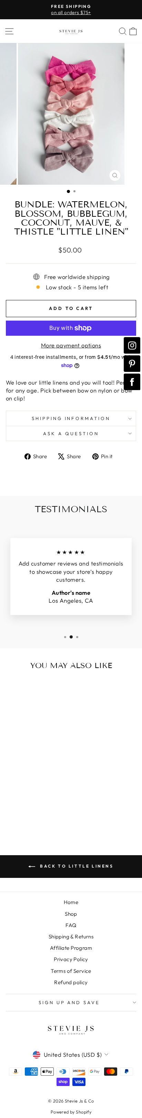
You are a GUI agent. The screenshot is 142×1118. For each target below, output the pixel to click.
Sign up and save (69, 1002)
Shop (71, 914)
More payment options (71, 345)
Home (71, 902)
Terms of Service (71, 971)
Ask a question (71, 433)
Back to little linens (75, 866)
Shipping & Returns (71, 936)
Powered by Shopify (71, 1112)
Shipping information (71, 418)
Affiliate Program (71, 948)
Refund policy (71, 982)
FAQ (70, 925)
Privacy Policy (71, 959)
